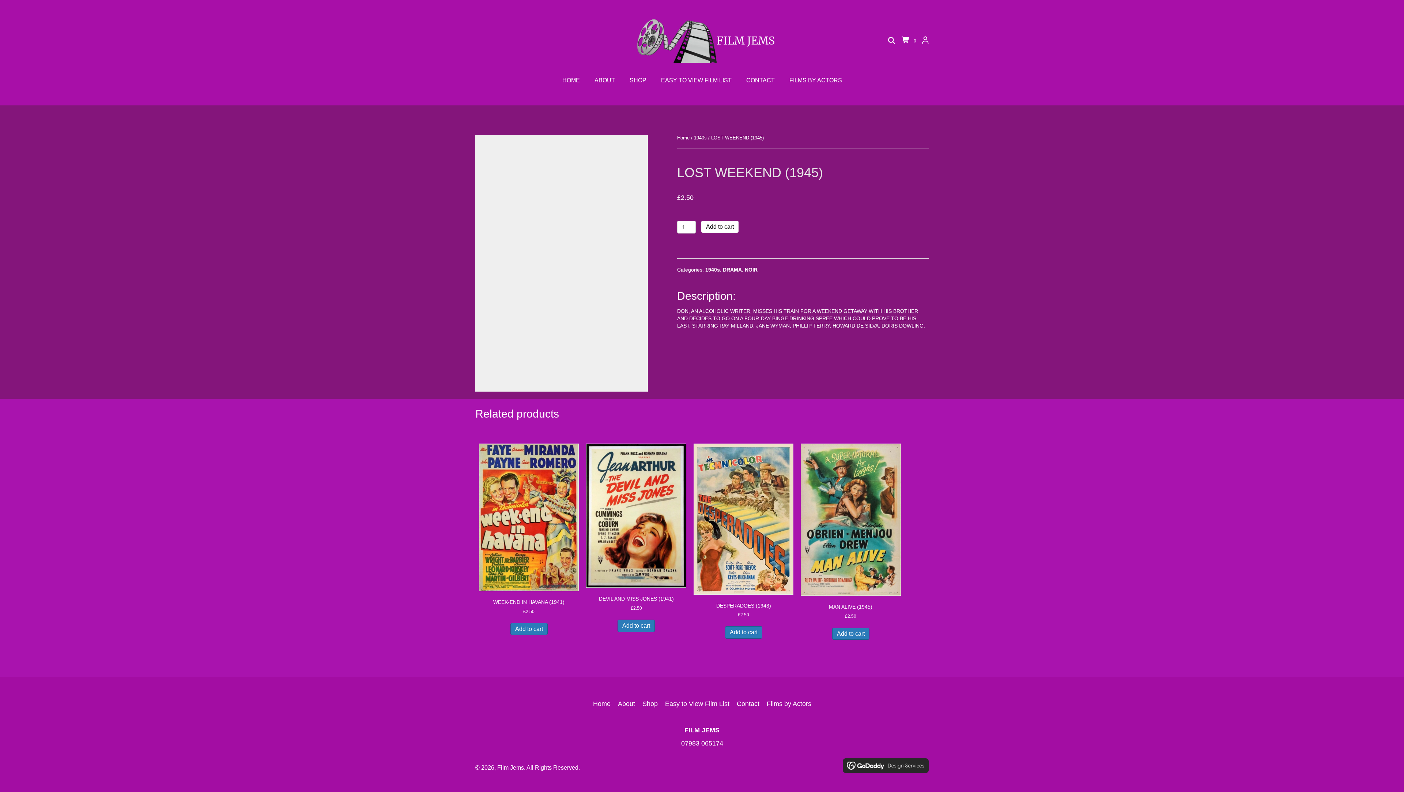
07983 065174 (702, 743)
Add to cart (720, 227)
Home (683, 138)
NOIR (751, 270)
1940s (700, 138)
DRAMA (732, 270)
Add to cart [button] (529, 629)
